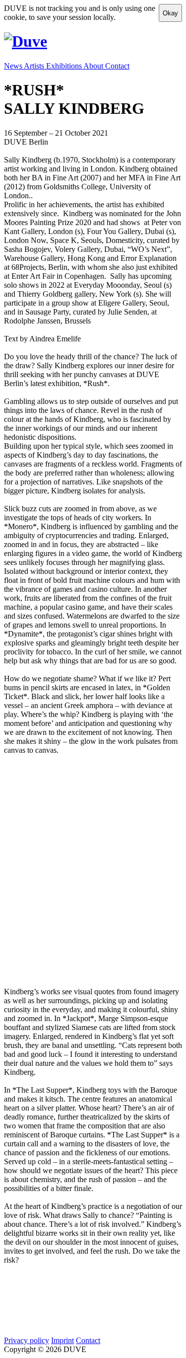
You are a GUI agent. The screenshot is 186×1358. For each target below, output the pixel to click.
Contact (117, 66)
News (14, 66)
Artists (35, 66)
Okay (170, 13)
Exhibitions (64, 66)
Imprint (62, 1340)
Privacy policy (26, 1340)
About (94, 66)
